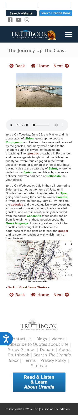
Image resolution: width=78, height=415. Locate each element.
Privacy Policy (53, 360)
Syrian (28, 172)
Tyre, (64, 193)
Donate (47, 349)
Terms (29, 360)
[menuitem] (66, 34)
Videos (58, 339)
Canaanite (34, 215)
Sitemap (39, 365)
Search (39, 357)
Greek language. (17, 223)
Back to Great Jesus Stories (27, 287)
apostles (33, 153)
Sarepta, (62, 197)
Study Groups (22, 349)
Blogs (41, 339)
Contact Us (21, 339)
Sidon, (30, 138)
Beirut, (53, 168)
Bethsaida (53, 176)
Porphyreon (14, 142)
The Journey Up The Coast (37, 50)
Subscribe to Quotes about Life (37, 344)
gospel (63, 230)
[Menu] (66, 34)
